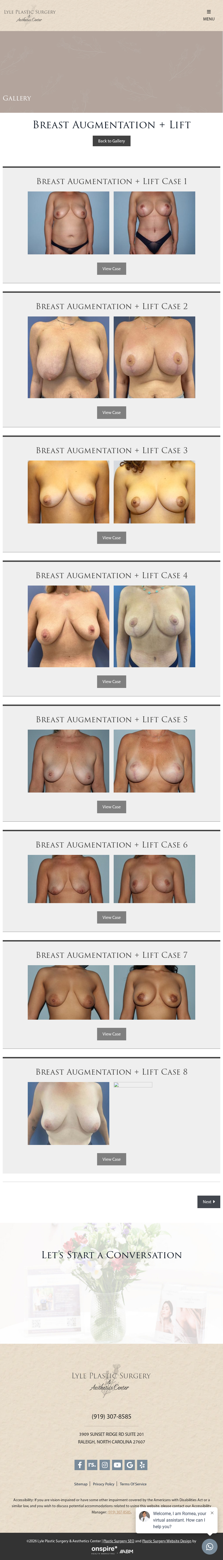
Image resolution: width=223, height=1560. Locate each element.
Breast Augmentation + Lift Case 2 (112, 306)
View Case (112, 268)
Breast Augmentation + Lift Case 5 (112, 720)
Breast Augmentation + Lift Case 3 (112, 450)
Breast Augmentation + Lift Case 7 (112, 955)
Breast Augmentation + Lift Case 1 (111, 181)
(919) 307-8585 (111, 1416)
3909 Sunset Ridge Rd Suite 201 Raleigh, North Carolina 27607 (111, 1437)
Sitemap (81, 1484)
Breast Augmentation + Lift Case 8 (111, 1072)
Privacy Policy (103, 1484)
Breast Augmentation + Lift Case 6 (111, 845)
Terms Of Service (133, 1484)
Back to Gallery (111, 141)
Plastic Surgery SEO (118, 1541)
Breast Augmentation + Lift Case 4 (111, 575)
